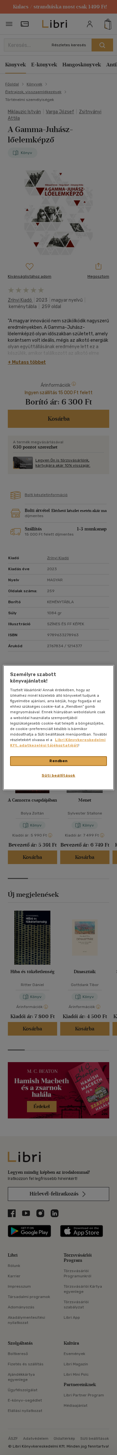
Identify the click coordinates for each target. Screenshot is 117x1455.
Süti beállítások (58, 775)
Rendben (58, 761)
